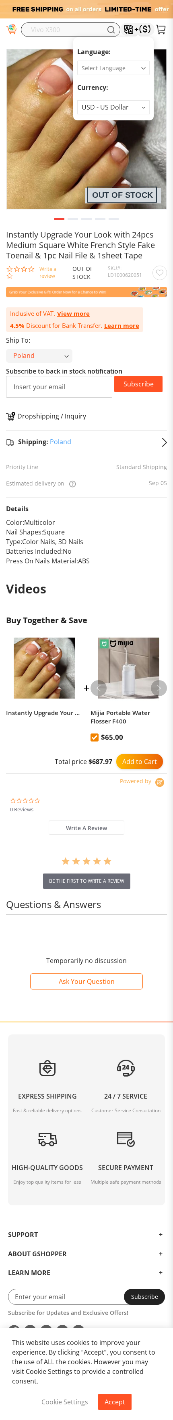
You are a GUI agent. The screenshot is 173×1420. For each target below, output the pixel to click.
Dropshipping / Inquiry (51, 416)
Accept (115, 1402)
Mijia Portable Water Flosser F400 (120, 717)
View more (73, 313)
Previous (99, 688)
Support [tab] (23, 1235)
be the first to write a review (86, 881)
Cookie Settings (64, 1402)
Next (159, 688)
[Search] (111, 30)
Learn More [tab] (29, 1273)
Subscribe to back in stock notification (64, 371)
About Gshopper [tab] (37, 1254)
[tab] (86, 828)
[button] (113, 107)
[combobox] (70, 29)
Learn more (121, 325)
